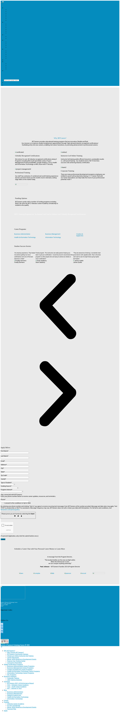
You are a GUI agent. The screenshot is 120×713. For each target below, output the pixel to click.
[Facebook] (50, 624)
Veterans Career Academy (19, 63)
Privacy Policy (3, 615)
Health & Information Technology (22, 56)
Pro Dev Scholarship (16, 65)
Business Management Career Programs (24, 26)
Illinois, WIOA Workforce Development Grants (27, 17)
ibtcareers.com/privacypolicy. (10, 510)
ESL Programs (13, 33)
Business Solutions (12, 35)
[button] (57, 306)
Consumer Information (17, 20)
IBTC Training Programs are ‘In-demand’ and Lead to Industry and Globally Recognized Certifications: (50, 214)
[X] (50, 632)
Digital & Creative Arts (17, 54)
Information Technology (18, 58)
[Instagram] (50, 626)
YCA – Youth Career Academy (20, 45)
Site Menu (6, 74)
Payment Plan (13, 69)
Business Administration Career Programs (25, 24)
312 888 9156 (6, 606)
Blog (6, 49)
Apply (6, 70)
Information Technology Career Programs (26, 31)
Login (7, 85)
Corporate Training (15, 36)
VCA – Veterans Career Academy (21, 44)
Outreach (8, 40)
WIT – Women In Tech (15, 47)
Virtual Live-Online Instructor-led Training (26, 13)
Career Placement (15, 15)
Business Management (17, 53)
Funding (7, 61)
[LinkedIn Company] (50, 629)
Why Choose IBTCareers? (17, 9)
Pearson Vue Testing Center (19, 18)
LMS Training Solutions (17, 38)
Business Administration (17, 51)
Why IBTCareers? (11, 8)
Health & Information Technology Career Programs (30, 29)
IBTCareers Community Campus (20, 11)
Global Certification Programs (18, 22)
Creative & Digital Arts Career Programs (25, 27)
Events (7, 60)
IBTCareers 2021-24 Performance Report (24, 42)
